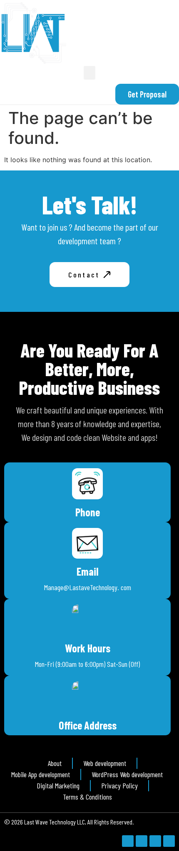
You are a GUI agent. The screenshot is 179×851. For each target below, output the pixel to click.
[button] (89, 73)
